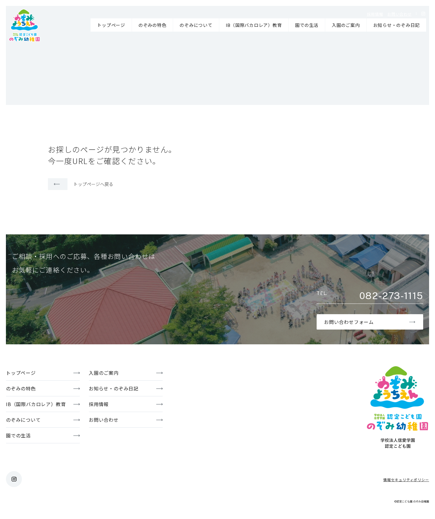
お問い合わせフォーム (349, 321)
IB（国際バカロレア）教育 (254, 25)
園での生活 (306, 25)
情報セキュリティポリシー (406, 479)
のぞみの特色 (152, 25)
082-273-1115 (391, 296)
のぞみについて (196, 25)
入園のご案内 (346, 25)
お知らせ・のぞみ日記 (396, 25)
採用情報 (375, 14)
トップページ (111, 25)
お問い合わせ (399, 14)
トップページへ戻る (93, 184)
